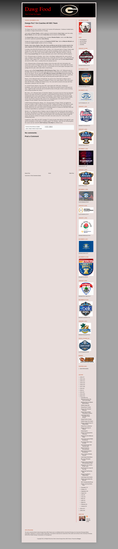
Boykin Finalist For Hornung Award (85, 448)
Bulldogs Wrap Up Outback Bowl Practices (87, 403)
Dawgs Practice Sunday (86, 419)
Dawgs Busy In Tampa (86, 407)
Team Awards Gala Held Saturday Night (86, 445)
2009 (81, 510)
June (82, 496)
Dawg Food (38, 9)
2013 (81, 392)
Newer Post (27, 173)
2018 (81, 384)
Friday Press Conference (86, 426)
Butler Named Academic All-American (86, 451)
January (83, 506)
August (83, 493)
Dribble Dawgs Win (85, 405)
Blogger (79, 538)
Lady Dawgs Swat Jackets (86, 477)
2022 (81, 377)
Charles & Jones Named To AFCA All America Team (87, 462)
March (82, 502)
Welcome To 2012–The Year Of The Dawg (86, 400)
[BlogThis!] (47, 127)
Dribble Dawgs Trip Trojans (87, 421)
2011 (81, 395)
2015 (81, 388)
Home (49, 173)
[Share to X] (49, 127)
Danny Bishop (32, 126)
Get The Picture (83, 41)
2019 (81, 382)
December (83, 397)
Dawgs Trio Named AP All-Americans (87, 433)
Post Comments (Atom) (36, 175)
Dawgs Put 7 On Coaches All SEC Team (86, 465)
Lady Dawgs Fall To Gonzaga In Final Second (85, 416)
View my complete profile (88, 520)
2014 (81, 390)
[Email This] (45, 127)
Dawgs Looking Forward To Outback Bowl (87, 423)
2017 (81, 386)
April (82, 500)
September (83, 491)
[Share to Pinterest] (52, 127)
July (82, 494)
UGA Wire (82, 44)
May (82, 498)
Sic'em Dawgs (83, 43)
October (83, 489)
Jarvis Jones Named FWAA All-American (87, 439)
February (83, 504)
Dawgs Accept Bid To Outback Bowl (85, 475)
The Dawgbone (83, 39)
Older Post (71, 173)
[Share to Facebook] (50, 127)
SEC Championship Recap (87, 482)
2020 (81, 380)
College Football (32, 128)
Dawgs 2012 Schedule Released (86, 409)
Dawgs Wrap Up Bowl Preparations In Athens (86, 412)
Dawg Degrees (84, 431)
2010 (81, 508)
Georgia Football (38, 128)
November (83, 487)
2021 (81, 379)
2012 (81, 394)
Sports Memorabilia (84, 368)
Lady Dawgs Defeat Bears (86, 457)
